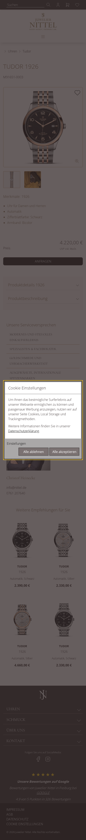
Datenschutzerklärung (23, 431)
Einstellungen (16, 443)
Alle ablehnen (33, 451)
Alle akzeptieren (64, 451)
